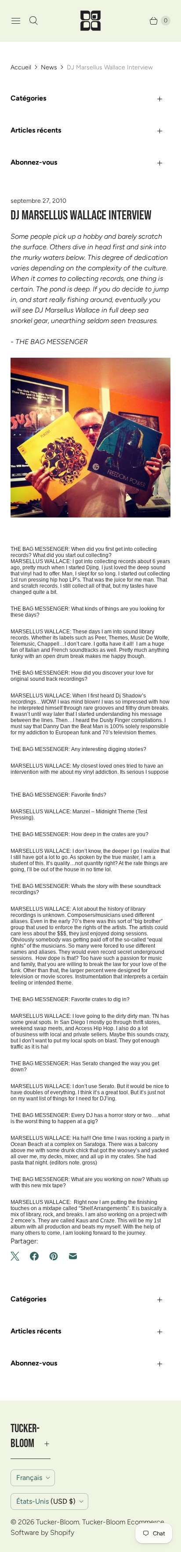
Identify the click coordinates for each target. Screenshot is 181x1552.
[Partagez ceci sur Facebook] (34, 1256)
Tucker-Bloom (57, 1522)
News (49, 67)
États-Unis (46, 1501)
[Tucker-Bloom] (90, 20)
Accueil (21, 67)
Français (29, 1477)
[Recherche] (33, 20)
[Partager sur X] (18, 1256)
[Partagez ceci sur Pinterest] (53, 1256)
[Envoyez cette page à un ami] (73, 1256)
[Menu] (16, 20)
